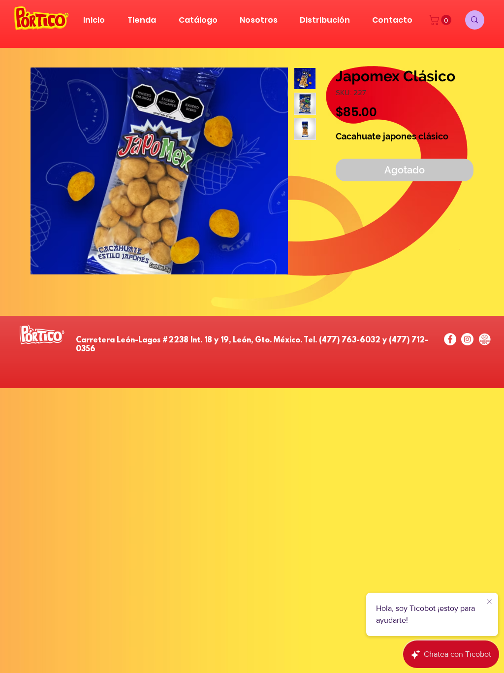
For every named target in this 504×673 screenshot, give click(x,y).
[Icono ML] (484, 339)
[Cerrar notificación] (489, 602)
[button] (441, 20)
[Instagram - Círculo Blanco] (467, 339)
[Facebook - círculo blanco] (450, 339)
